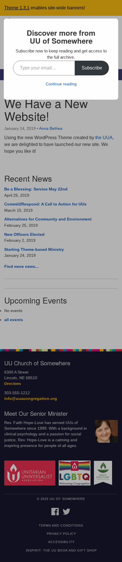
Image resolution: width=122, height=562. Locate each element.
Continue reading (61, 84)
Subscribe (92, 67)
